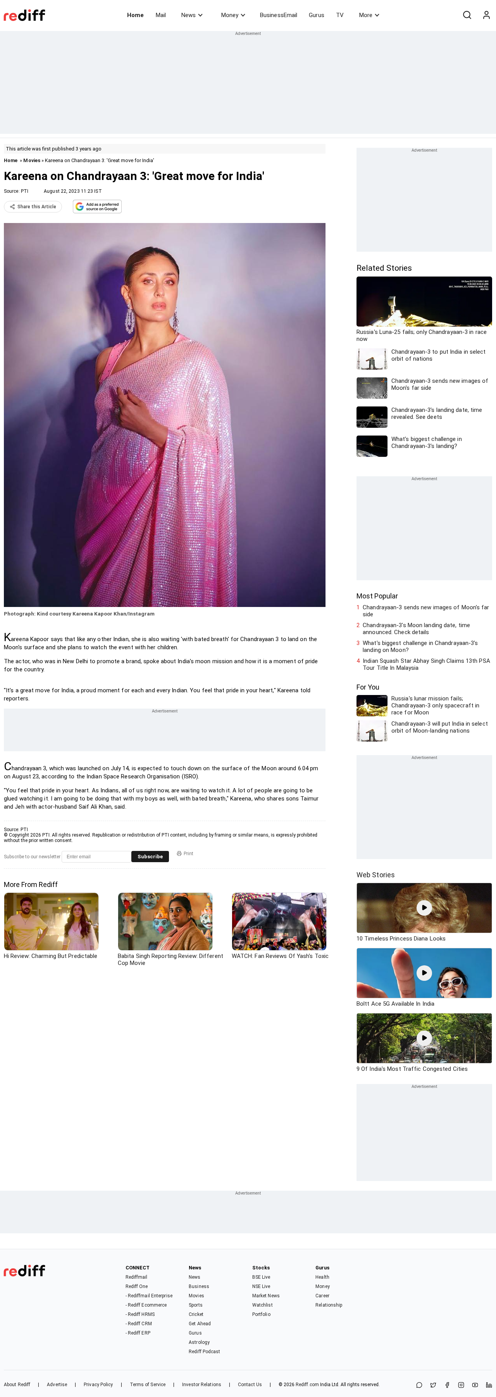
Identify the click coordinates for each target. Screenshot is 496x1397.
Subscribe (150, 856)
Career (322, 1295)
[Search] (467, 15)
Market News (266, 1295)
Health (322, 1277)
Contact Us (250, 1384)
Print (188, 853)
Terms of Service (148, 1384)
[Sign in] (486, 15)
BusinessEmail (278, 15)
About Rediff (17, 1384)
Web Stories (375, 875)
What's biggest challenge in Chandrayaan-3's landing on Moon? (420, 647)
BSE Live (261, 1277)
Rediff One (137, 1286)
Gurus (316, 15)
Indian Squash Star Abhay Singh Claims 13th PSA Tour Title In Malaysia (426, 664)
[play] (424, 908)
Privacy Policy (98, 1384)
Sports (196, 1305)
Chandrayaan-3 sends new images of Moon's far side (426, 611)
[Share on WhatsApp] (419, 1385)
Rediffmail (137, 1277)
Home (135, 15)
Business (199, 1286)
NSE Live (261, 1286)
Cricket (196, 1314)
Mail (161, 15)
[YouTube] (475, 1385)
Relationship (328, 1305)
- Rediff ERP (138, 1333)
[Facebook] (447, 1385)
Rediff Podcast (204, 1351)
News (188, 15)
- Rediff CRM (139, 1323)
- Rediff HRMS (140, 1314)
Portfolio (261, 1314)
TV (340, 15)
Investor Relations (201, 1384)
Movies (31, 160)
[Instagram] (461, 1385)
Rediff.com (307, 1384)
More (365, 15)
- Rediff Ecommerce (146, 1305)
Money (229, 15)
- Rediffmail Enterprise (149, 1295)
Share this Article (36, 206)
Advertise (57, 1384)
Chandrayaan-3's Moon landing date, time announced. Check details (416, 629)
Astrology (199, 1342)
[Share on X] (433, 1385)
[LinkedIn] (489, 1385)
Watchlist (262, 1305)
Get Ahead (200, 1323)
